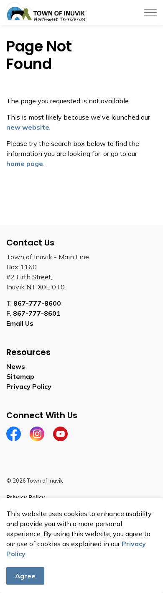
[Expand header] (150, 12)
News (15, 366)
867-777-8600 (37, 303)
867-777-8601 (37, 313)
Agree (25, 576)
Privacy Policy (28, 386)
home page (24, 163)
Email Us (19, 323)
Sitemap (20, 376)
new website (27, 127)
